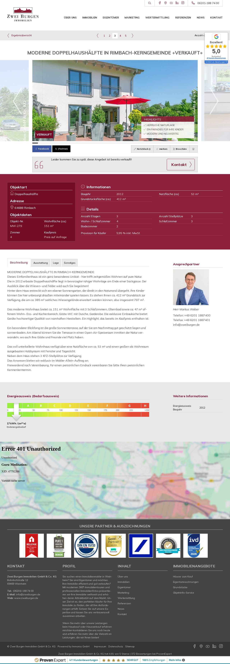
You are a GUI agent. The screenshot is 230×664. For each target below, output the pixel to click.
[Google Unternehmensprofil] (165, 3)
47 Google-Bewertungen (216, 58)
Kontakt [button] (179, 164)
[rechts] (132, 35)
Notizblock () (143, 149)
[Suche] (150, 3)
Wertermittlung (157, 17)
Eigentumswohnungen (186, 582)
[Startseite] (23, 14)
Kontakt (216, 17)
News (200, 17)
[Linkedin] (177, 3)
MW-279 (16, 226)
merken (163, 149)
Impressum (100, 646)
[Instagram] (182, 3)
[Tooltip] (226, 62)
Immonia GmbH (80, 646)
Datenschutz (115, 646)
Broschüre (181, 149)
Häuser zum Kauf (183, 576)
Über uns (70, 17)
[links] (97, 35)
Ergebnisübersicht (21, 35)
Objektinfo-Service (183, 592)
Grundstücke (180, 587)
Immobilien (89, 17)
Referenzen (183, 17)
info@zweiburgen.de (186, 324)
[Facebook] (159, 3)
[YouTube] (171, 3)
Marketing (132, 17)
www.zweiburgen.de (26, 598)
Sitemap (130, 646)
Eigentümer (111, 17)
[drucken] (193, 149)
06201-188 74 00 (208, 3)
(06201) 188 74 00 (23, 590)
